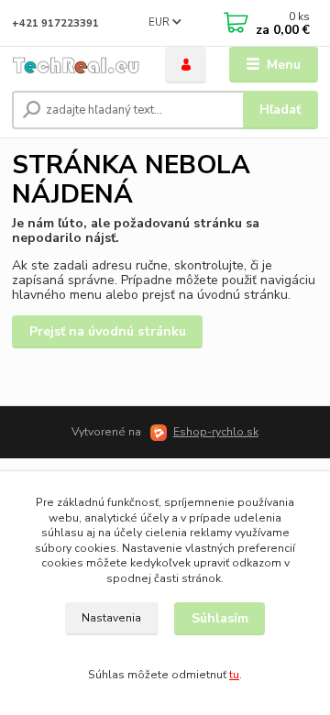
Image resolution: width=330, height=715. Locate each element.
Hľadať (280, 109)
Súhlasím (220, 618)
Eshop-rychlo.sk (215, 431)
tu (234, 674)
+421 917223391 (55, 23)
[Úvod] (75, 65)
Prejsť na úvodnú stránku (107, 331)
